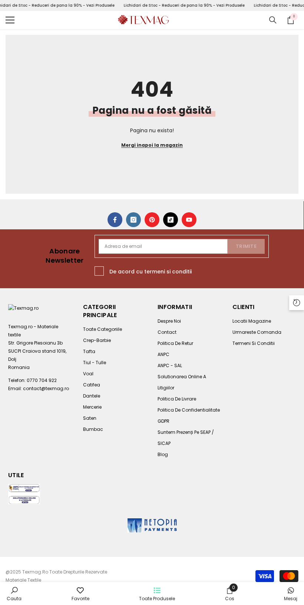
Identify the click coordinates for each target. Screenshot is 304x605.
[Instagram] (133, 219)
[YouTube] (189, 219)
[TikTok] (170, 219)
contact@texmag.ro (46, 388)
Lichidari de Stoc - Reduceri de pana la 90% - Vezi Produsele (183, 5)
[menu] (10, 20)
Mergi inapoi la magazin (152, 145)
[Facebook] (115, 219)
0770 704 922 (42, 380)
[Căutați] (272, 20)
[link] (14, 594)
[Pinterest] (152, 219)
